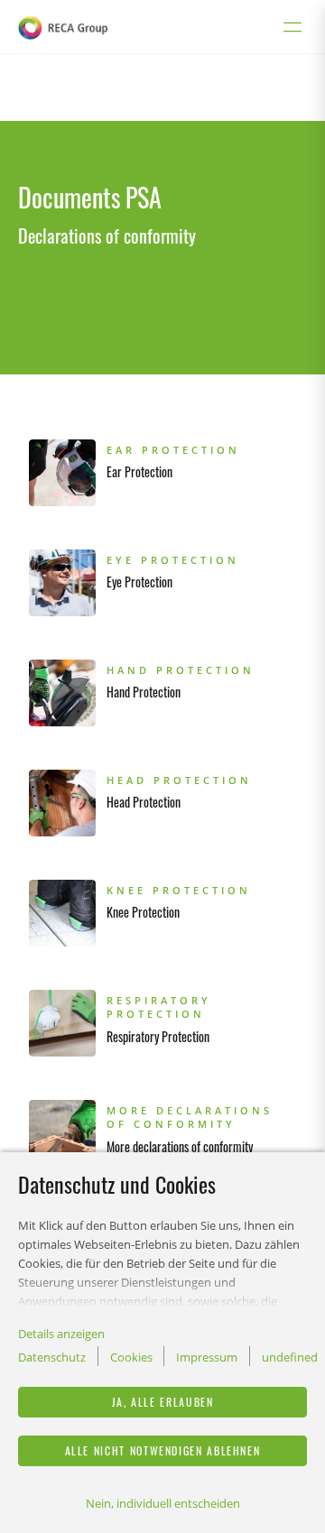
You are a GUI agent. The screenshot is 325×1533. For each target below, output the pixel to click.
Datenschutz (52, 1357)
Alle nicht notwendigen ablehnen (163, 1450)
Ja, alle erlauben (163, 1401)
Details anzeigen (61, 1333)
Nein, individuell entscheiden (163, 1503)
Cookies (131, 1357)
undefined (290, 1357)
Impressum (206, 1357)
